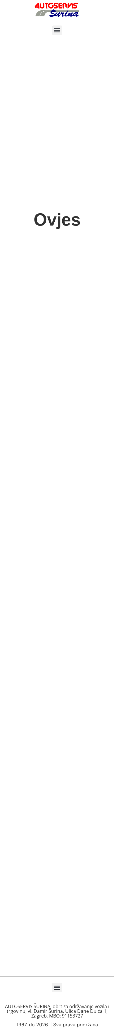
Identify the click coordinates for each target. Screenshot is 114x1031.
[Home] (57, 10)
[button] (57, 30)
